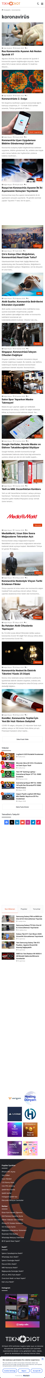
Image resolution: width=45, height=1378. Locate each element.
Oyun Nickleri (7, 1179)
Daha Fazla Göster (22, 807)
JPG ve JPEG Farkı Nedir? (11, 1275)
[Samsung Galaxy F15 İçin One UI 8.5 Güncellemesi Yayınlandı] (8, 927)
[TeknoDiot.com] (11, 3)
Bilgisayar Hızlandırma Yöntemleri (14, 1230)
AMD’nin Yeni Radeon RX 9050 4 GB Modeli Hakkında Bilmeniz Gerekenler (28, 956)
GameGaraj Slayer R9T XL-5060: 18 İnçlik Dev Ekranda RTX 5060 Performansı (29, 785)
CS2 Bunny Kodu (8, 1182)
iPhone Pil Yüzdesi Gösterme (12, 1223)
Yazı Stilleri (6, 1175)
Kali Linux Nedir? (8, 1282)
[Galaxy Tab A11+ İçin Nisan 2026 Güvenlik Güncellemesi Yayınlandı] (8, 936)
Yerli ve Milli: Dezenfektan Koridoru (21, 489)
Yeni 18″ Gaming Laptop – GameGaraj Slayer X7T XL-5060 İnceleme (28, 774)
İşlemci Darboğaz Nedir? (11, 1260)
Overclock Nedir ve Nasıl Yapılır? (14, 1278)
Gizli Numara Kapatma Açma (12, 1216)
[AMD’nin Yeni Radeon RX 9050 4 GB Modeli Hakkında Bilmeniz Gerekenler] (8, 956)
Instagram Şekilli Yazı (9, 1197)
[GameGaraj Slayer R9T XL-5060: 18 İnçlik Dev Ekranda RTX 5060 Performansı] (8, 785)
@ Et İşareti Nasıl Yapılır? (11, 1241)
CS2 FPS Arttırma (8, 1186)
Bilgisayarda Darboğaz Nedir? (13, 1271)
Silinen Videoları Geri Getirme (12, 1220)
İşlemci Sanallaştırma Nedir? (12, 1253)
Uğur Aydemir (7, 48)
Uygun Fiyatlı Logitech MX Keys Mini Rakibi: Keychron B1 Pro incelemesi (28, 796)
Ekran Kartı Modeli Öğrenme (12, 1212)
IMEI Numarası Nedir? (10, 1268)
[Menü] (42, 4)
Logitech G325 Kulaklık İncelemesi (29, 754)
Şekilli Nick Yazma (8, 1189)
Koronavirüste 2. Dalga (14, 98)
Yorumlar (36, 909)
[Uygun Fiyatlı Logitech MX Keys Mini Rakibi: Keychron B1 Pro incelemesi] (8, 796)
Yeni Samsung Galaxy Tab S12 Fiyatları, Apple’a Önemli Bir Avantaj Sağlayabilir (28, 945)
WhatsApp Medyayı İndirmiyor (13, 1237)
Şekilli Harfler (6, 1193)
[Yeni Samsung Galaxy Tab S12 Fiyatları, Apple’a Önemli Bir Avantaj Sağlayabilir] (8, 945)
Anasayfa (6, 10)
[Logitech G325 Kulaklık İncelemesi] (8, 756)
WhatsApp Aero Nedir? (10, 1257)
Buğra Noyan (7, 137)
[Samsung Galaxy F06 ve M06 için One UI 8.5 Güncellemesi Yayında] (8, 918)
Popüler (24, 909)
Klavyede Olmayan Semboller (13, 1200)
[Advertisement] (22, 212)
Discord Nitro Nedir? (9, 1264)
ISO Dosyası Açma (8, 1227)
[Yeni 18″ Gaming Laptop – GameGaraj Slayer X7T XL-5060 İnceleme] (8, 774)
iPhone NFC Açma (8, 1172)
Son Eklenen (10, 909)
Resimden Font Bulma (10, 1234)
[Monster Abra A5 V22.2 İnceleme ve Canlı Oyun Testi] (8, 765)
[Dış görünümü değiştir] (38, 4)
